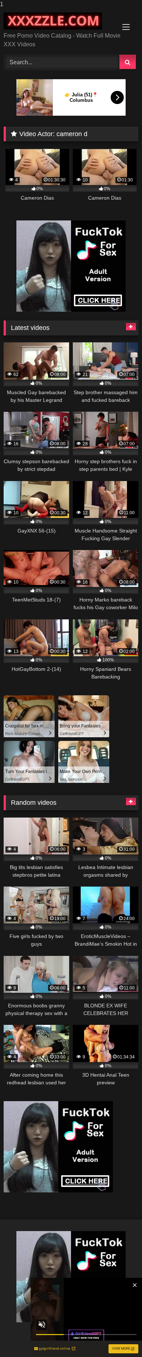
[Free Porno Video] (58, 21)
